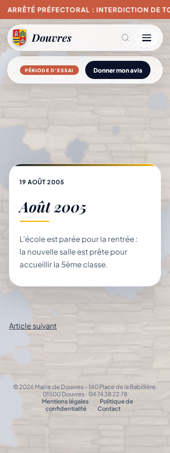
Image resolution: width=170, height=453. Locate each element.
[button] (103, 38)
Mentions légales (65, 401)
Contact (109, 408)
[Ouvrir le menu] (146, 38)
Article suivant (33, 325)
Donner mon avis (117, 70)
